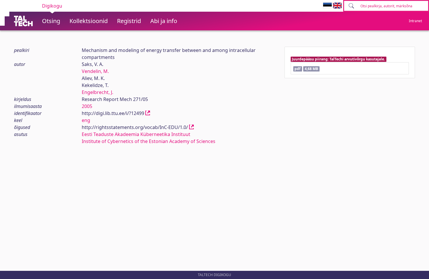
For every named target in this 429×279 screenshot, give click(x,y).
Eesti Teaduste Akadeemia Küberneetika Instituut (136, 134)
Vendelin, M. (95, 71)
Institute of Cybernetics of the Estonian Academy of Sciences (148, 141)
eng (86, 120)
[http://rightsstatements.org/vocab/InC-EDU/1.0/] (191, 127)
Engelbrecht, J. (97, 92)
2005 (87, 106)
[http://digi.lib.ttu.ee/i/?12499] (147, 113)
